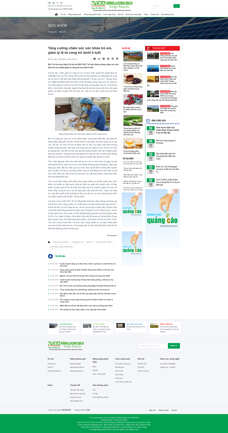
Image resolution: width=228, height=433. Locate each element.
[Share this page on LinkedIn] (112, 59)
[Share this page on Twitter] (108, 59)
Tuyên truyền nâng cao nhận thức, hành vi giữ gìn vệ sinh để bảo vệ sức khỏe (88, 265)
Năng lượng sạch (74, 14)
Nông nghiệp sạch (76, 401)
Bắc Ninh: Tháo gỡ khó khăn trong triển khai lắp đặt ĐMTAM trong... (101, 329)
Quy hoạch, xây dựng (122, 364)
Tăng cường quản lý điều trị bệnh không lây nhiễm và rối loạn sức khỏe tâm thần (87, 271)
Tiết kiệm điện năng (77, 390)
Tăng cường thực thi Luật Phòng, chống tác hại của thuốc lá (84, 290)
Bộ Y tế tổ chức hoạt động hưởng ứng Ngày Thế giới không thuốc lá (88, 286)
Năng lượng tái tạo (76, 371)
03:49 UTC (68, 6)
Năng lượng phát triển (92, 14)
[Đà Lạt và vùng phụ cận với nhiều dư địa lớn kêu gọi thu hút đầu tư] (53, 327)
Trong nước (51, 364)
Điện (94, 367)
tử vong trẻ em (77, 242)
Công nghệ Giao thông (100, 397)
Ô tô (94, 390)
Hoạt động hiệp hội (54, 371)
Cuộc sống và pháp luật (123, 382)
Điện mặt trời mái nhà (77, 394)
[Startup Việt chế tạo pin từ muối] (120, 327)
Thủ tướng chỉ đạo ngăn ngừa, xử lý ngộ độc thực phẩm (83, 309)
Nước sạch (119, 378)
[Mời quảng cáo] (61, 2)
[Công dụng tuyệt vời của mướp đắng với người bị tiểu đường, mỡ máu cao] (133, 120)
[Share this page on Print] (99, 59)
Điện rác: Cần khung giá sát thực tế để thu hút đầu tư (167, 169)
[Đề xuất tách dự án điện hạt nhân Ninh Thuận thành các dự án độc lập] (153, 79)
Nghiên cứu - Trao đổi (167, 367)
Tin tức (63, 14)
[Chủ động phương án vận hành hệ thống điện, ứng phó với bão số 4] (153, 56)
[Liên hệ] (57, 2)
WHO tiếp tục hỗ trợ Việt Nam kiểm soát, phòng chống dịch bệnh (86, 306)
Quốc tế (50, 367)
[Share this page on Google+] (103, 59)
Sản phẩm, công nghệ (134, 324)
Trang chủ (52, 32)
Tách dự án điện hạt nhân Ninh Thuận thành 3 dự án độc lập (167, 130)
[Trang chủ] (50, 2)
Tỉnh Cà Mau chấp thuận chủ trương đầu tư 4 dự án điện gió (168, 182)
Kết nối (120, 14)
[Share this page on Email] (94, 59)
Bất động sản (119, 367)
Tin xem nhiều (128, 158)
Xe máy (95, 394)
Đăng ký (173, 346)
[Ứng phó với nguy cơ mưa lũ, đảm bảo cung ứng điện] (153, 108)
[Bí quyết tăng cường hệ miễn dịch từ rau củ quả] (133, 99)
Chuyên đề (154, 14)
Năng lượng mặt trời (77, 367)
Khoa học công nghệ (133, 14)
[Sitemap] (54, 2)
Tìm (176, 6)
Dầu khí (95, 370)
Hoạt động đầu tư (66, 324)
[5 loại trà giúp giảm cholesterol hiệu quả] (133, 143)
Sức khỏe (141, 367)
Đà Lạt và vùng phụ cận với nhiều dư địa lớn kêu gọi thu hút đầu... (67, 329)
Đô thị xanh (119, 371)
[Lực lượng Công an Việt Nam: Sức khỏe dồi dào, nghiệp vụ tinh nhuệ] (133, 56)
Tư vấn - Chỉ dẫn (99, 324)
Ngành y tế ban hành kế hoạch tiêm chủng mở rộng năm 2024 (85, 276)
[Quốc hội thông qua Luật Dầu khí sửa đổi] (153, 68)
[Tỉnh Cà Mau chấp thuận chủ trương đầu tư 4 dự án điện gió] (154, 327)
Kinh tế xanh (142, 364)
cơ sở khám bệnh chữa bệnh (61, 247)
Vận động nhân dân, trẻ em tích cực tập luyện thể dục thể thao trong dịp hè (88, 295)
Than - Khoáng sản (99, 374)
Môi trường (119, 374)
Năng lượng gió (166, 324)
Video (146, 14)
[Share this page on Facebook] (117, 59)
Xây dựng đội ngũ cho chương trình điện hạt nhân (165, 156)
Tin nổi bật (126, 48)
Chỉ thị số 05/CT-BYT (104, 242)
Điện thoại (163, 410)
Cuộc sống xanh (109, 14)
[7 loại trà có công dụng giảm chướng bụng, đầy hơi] (133, 79)
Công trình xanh (75, 397)
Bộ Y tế (89, 242)
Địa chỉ (152, 410)
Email (174, 410)
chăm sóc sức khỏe (60, 242)
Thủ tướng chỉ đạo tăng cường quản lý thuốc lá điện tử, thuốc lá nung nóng (86, 301)
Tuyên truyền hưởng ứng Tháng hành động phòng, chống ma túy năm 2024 (86, 281)
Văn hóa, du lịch (143, 371)
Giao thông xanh (167, 14)
